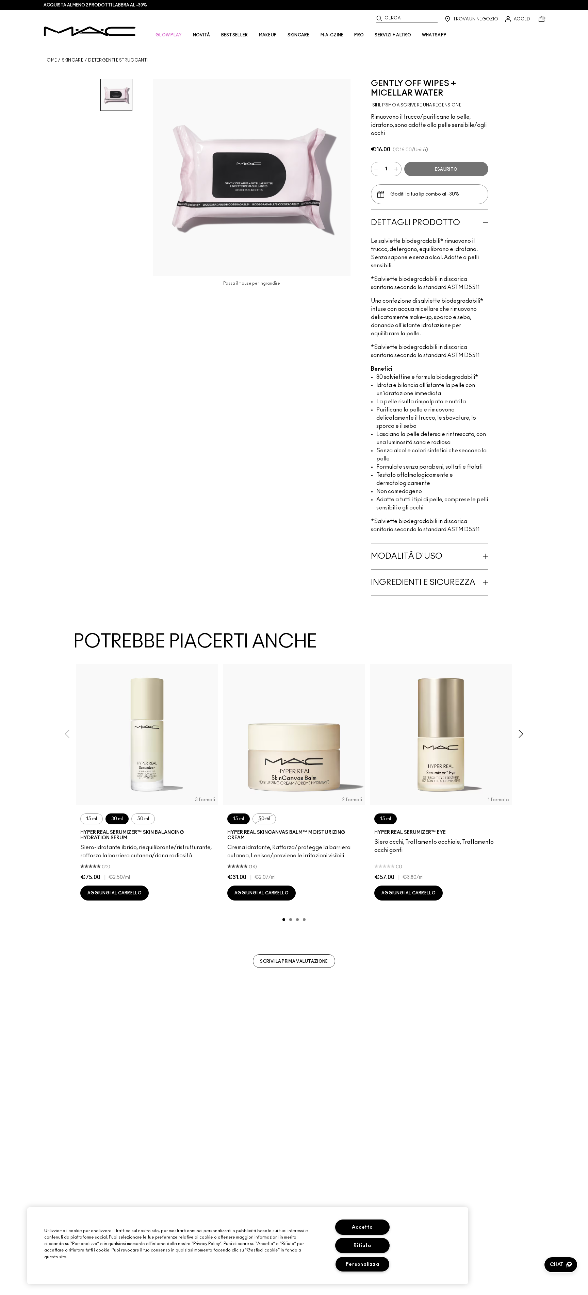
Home (50, 60)
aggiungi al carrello (114, 893)
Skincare (72, 60)
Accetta (362, 1227)
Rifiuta (362, 1245)
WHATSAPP (434, 35)
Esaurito (446, 169)
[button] (561, 1265)
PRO (359, 35)
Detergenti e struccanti (118, 60)
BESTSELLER (234, 35)
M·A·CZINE (332, 35)
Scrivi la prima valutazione (294, 961)
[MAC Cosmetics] (90, 31)
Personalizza (362, 1264)
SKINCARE (298, 35)
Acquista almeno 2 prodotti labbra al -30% (95, 5)
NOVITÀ (201, 35)
